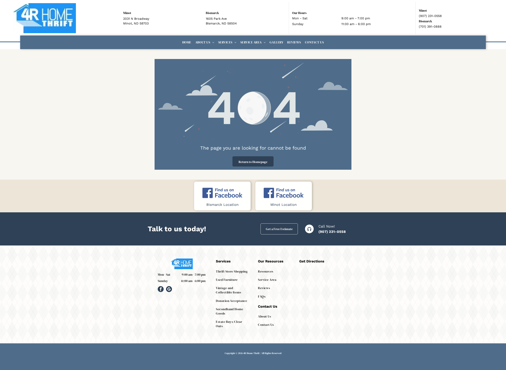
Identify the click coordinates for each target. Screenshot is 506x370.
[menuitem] (186, 42)
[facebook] (161, 289)
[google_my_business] (169, 289)
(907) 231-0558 (332, 231)
